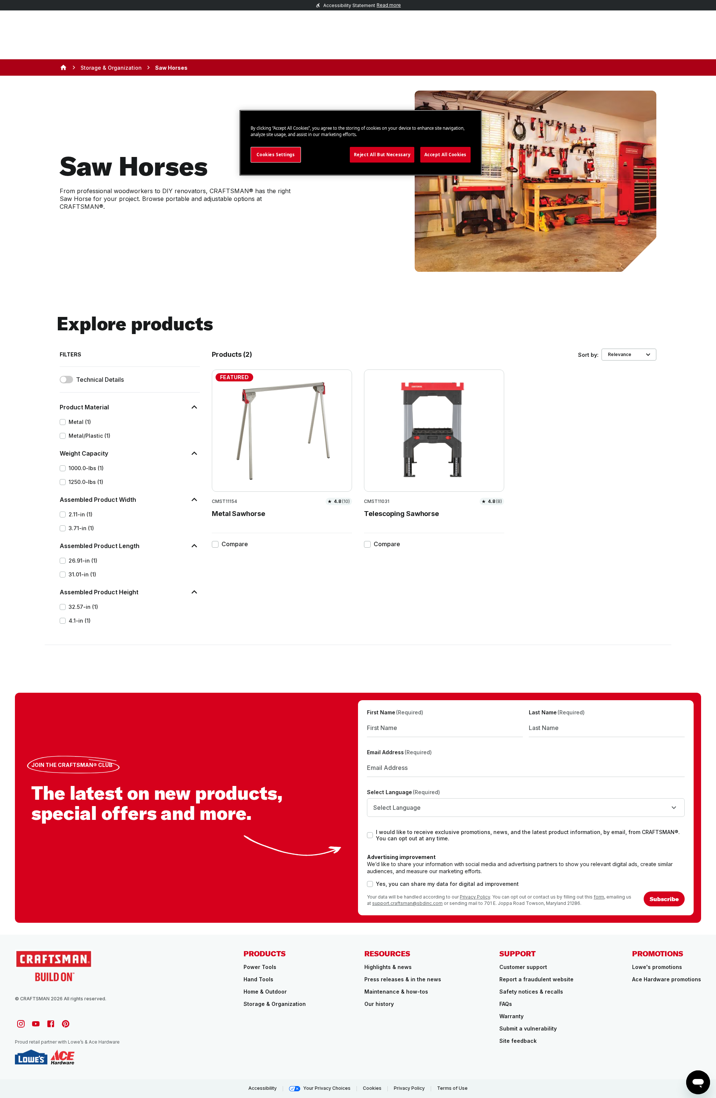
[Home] (63, 67)
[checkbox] (63, 422)
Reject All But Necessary (382, 154)
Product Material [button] (84, 407)
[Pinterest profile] (66, 1024)
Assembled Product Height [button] (99, 592)
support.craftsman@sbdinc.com (407, 903)
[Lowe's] (31, 1057)
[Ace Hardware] (62, 1057)
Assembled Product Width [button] (98, 499)
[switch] (66, 379)
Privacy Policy (475, 897)
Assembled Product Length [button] (99, 546)
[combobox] (526, 807)
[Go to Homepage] (53, 965)
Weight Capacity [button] (84, 453)
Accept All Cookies (445, 154)
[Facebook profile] (51, 1024)
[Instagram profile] (21, 1024)
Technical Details (100, 379)
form (599, 897)
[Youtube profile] (36, 1024)
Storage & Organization (111, 68)
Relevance (619, 354)
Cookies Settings (276, 154)
